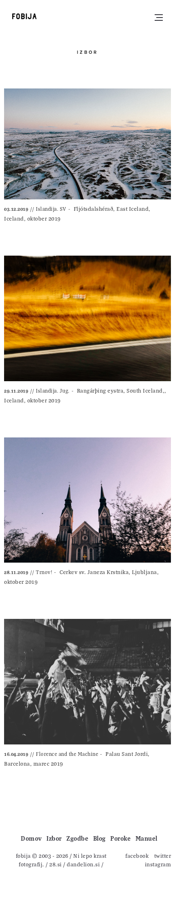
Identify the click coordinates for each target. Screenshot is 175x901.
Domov (31, 838)
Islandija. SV (51, 208)
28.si (55, 864)
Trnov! (44, 572)
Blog (99, 838)
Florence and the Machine (67, 754)
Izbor (54, 838)
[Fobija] (24, 16)
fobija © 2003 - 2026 (42, 855)
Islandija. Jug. (53, 390)
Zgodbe (77, 838)
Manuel (147, 838)
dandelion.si (83, 864)
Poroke (120, 838)
